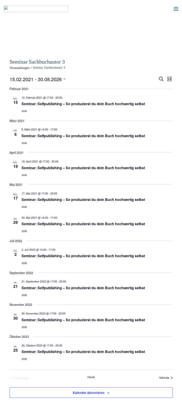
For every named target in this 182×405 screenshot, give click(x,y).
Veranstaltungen (19, 68)
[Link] (36, 9)
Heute (91, 377)
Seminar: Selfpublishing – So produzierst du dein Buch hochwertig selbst (83, 103)
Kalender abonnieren (89, 392)
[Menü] (176, 8)
